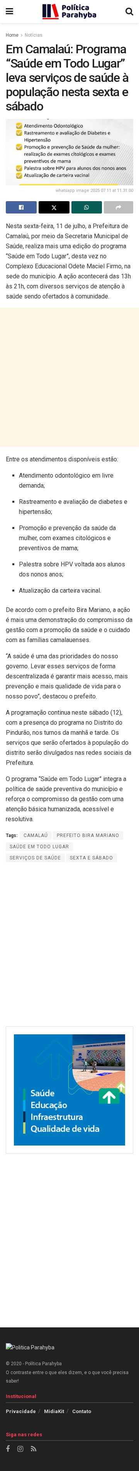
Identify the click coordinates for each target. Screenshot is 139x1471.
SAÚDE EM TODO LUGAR (39, 846)
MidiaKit (54, 1411)
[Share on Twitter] (54, 207)
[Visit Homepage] (69, 11)
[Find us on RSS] (33, 1449)
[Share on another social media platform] (118, 207)
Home (12, 35)
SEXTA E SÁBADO (91, 858)
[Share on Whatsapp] (86, 207)
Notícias (33, 35)
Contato (81, 1411)
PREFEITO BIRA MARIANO (88, 835)
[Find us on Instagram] (20, 1449)
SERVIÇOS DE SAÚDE (35, 858)
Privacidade (21, 1411)
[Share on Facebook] (21, 207)
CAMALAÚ (36, 835)
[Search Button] (129, 11)
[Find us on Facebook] (8, 1449)
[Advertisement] (69, 377)
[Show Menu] (9, 11)
